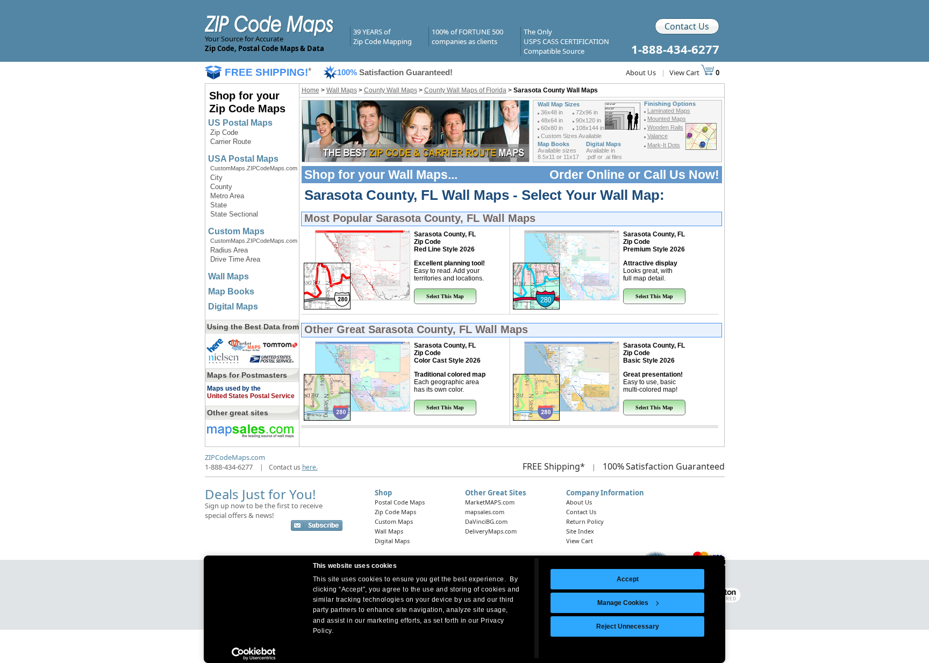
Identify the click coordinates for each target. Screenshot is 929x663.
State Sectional (234, 214)
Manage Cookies (622, 603)
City (216, 178)
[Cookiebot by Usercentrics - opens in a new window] (253, 653)
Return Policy (585, 521)
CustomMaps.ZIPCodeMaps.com (253, 168)
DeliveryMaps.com (491, 531)
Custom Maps (236, 231)
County (221, 187)
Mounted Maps (666, 119)
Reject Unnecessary (627, 626)
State (218, 205)
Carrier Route (230, 142)
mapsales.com (484, 512)
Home (310, 90)
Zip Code (224, 132)
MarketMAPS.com (489, 502)
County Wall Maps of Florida (465, 90)
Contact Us (686, 26)
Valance (657, 136)
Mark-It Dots (663, 145)
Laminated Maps (668, 110)
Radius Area (229, 250)
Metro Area (227, 196)
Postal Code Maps (400, 502)
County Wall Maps (390, 90)
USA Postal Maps (243, 158)
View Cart (685, 72)
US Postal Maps (240, 122)
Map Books (231, 291)
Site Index (580, 531)
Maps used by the (234, 388)
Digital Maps (233, 306)
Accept (628, 579)
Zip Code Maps (395, 512)
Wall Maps (228, 276)
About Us (641, 72)
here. (310, 467)
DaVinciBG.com (486, 521)
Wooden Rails (665, 127)
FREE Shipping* (554, 466)
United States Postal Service (251, 396)
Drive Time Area (235, 259)
